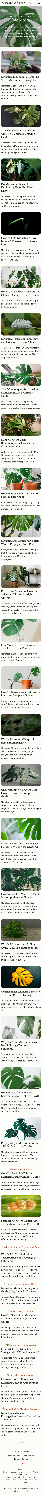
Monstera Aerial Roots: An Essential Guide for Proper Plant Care (20, 1383)
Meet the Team (14, 1455)
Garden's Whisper (13, 2)
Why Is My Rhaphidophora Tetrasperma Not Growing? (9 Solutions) (18, 1258)
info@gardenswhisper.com (20, 1472)
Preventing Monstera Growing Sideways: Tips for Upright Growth (19, 594)
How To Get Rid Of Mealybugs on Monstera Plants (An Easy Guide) (19, 1318)
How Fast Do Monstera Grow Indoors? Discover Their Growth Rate (20, 241)
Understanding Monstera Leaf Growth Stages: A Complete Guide (19, 793)
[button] (30, 3)
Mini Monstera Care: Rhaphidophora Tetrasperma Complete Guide (18, 443)
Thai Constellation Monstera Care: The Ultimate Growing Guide (18, 134)
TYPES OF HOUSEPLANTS (21, 16)
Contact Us (25, 1452)
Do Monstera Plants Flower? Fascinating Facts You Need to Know (18, 187)
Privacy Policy (28, 1455)
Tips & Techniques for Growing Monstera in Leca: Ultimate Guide (19, 392)
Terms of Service (21, 1459)
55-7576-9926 (21, 1474)
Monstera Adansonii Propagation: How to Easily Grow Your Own (21, 1416)
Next (25, 1442)
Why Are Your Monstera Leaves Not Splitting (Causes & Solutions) (20, 1045)
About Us (15, 1452)
